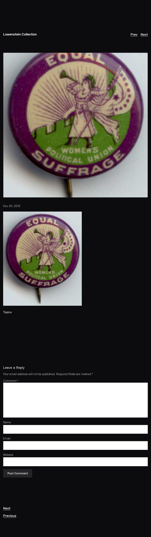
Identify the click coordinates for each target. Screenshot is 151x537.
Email (6, 438)
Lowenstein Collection (20, 34)
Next (144, 34)
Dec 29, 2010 (11, 206)
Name (7, 422)
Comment (10, 381)
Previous (9, 515)
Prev (134, 34)
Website (8, 455)
